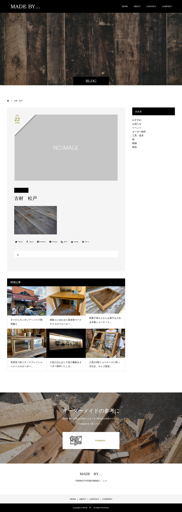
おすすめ (136, 120)
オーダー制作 (139, 131)
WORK (125, 6)
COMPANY (167, 6)
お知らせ (136, 124)
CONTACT (151, 6)
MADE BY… (91, 474)
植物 (134, 143)
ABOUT (137, 6)
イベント (136, 128)
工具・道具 (138, 135)
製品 (134, 147)
